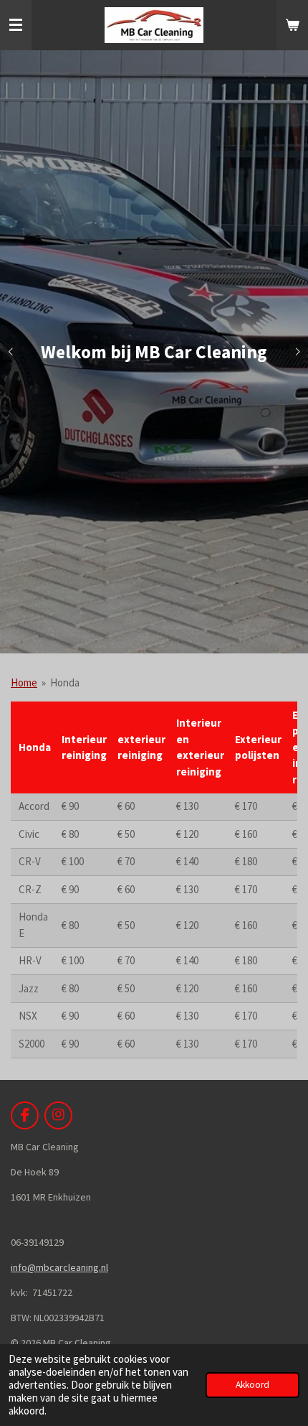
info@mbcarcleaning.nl (59, 1267)
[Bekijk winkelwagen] (292, 25)
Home (24, 682)
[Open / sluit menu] (16, 25)
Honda (65, 682)
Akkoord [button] (252, 1385)
